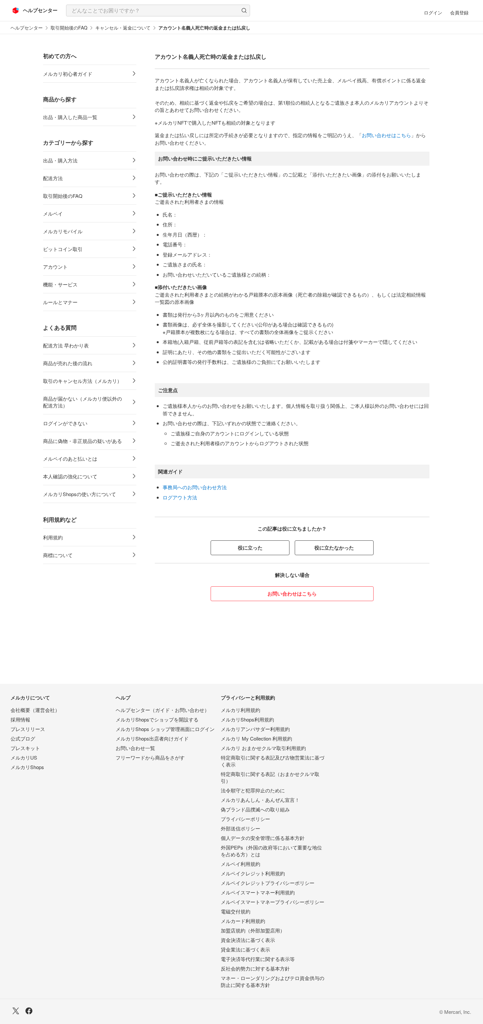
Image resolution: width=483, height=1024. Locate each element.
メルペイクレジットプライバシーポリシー (267, 882)
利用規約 (53, 537)
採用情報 (20, 719)
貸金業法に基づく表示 (245, 949)
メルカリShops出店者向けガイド (152, 738)
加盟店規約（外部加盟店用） (253, 930)
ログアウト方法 (180, 497)
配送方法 (53, 178)
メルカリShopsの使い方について (79, 494)
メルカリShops (27, 766)
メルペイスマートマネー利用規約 (258, 892)
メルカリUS (24, 757)
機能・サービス (60, 284)
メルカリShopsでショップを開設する (157, 719)
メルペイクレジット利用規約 (253, 873)
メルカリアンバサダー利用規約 (255, 728)
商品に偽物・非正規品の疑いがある (82, 440)
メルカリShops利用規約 (247, 719)
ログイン (433, 12)
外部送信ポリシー (240, 828)
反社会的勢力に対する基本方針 (255, 968)
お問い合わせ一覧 (135, 747)
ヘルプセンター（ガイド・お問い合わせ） (162, 709)
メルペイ (53, 213)
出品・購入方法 (60, 160)
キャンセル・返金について (122, 28)
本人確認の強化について (70, 476)
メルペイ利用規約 (240, 863)
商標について (58, 555)
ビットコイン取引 (62, 248)
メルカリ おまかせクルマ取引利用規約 (263, 747)
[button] (244, 10)
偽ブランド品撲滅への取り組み (255, 809)
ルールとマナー (60, 302)
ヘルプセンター (27, 28)
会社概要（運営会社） (35, 709)
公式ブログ (23, 738)
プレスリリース (28, 728)
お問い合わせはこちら (386, 135)
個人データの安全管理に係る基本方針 (263, 837)
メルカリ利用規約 (240, 709)
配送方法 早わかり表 (66, 345)
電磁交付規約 (235, 911)
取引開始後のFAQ (69, 28)
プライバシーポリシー (245, 818)
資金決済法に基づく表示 (248, 939)
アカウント (55, 266)
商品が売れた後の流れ (67, 363)
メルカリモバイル (62, 231)
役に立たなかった (334, 547)
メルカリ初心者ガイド (67, 73)
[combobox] (158, 10)
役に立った (250, 547)
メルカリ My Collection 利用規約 (256, 738)
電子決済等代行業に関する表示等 (258, 958)
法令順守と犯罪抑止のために (253, 790)
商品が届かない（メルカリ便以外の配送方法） (82, 402)
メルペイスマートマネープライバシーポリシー (272, 901)
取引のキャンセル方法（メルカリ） (82, 380)
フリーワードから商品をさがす (150, 757)
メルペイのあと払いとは (70, 458)
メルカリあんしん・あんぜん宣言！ (260, 799)
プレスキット (25, 747)
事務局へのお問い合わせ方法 (195, 487)
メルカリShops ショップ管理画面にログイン (165, 728)
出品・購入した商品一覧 (70, 117)
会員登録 (459, 12)
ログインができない (65, 423)
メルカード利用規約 (243, 920)
